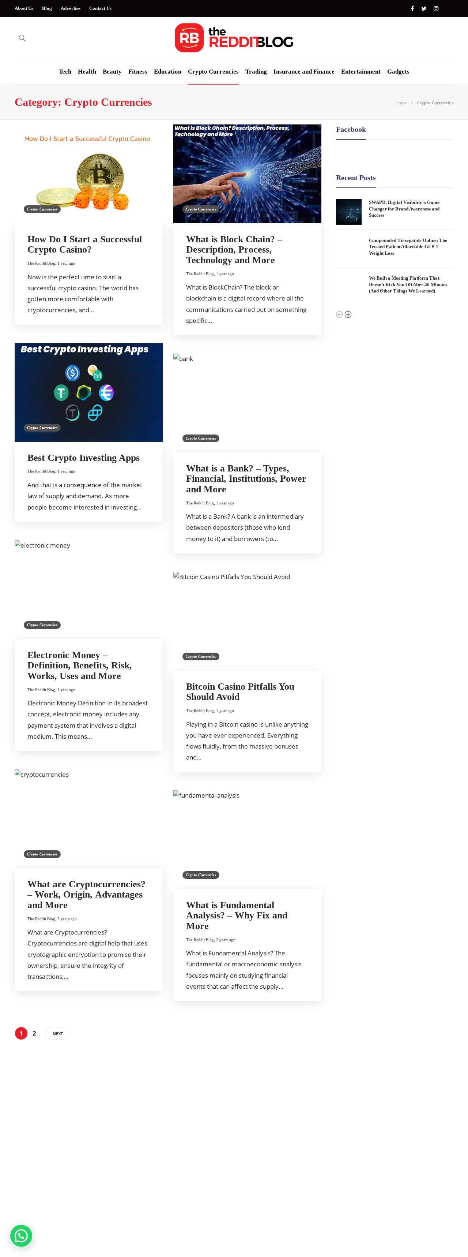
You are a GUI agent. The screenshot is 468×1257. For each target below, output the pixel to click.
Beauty (112, 71)
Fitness (137, 71)
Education (167, 71)
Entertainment (361, 71)
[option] (394, 250)
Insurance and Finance (304, 71)
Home (401, 102)
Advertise (70, 8)
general (85, 1163)
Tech (65, 71)
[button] (21, 1236)
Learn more (341, 1157)
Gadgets (398, 71)
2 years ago (67, 919)
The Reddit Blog (41, 263)
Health (87, 71)
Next (58, 1033)
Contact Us (100, 8)
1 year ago (66, 263)
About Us (24, 8)
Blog (47, 8)
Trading (256, 71)
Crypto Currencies (213, 71)
